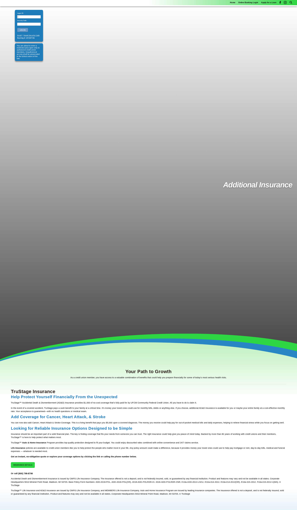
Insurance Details (22, 465)
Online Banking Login (248, 2)
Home (232, 2)
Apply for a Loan (268, 2)
